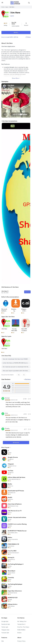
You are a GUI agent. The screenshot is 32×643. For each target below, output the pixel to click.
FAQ (2, 641)
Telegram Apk (5, 630)
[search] (29, 2)
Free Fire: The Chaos (23, 627)
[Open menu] (2, 2)
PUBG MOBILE (21, 630)
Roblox (19, 632)
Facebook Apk (5, 624)
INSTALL (16, 32)
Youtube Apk (5, 632)
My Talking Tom (21, 621)
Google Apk (4, 621)
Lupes (12, 16)
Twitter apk (4, 627)
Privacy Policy (21, 641)
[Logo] (15, 3)
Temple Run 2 (21, 624)
